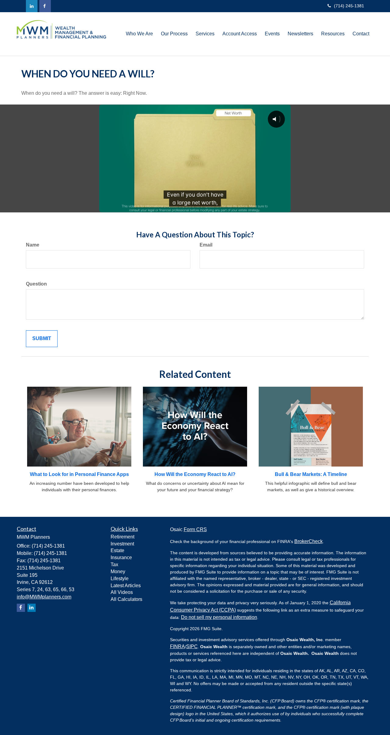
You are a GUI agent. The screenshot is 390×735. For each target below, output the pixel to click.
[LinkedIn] (31, 6)
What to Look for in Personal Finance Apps (79, 474)
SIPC (192, 646)
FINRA (177, 646)
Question (36, 283)
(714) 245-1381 (349, 5)
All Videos (122, 592)
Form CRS (195, 529)
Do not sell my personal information (219, 617)
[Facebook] (45, 6)
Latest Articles (126, 585)
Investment (122, 543)
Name (32, 244)
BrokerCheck (308, 541)
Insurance (121, 557)
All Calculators (126, 599)
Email (206, 244)
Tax (114, 564)
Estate (117, 550)
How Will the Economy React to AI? (195, 474)
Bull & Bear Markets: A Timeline (311, 474)
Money (118, 571)
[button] (139, 34)
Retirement (122, 536)
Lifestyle (120, 578)
